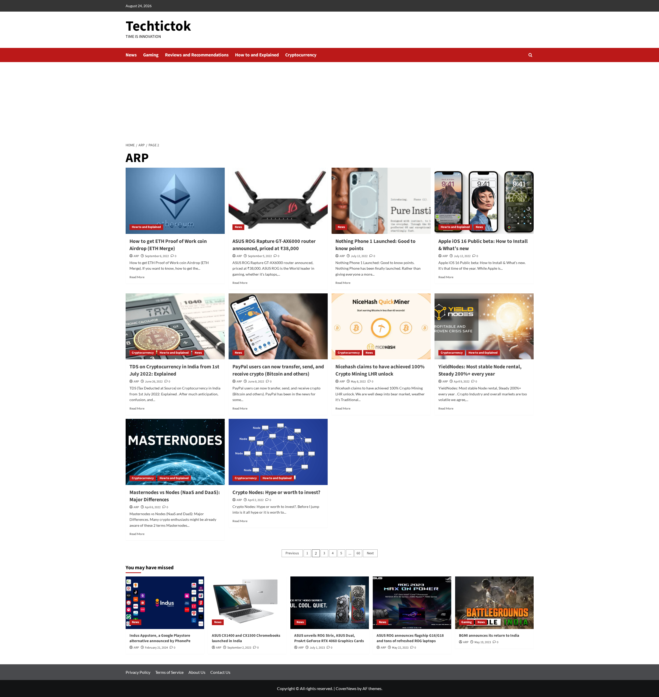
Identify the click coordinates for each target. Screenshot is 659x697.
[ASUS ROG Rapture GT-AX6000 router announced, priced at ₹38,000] (278, 201)
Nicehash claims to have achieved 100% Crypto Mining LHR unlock (379, 370)
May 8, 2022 (358, 381)
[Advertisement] (329, 101)
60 (358, 553)
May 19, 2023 (482, 642)
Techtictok (158, 26)
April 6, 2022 (153, 507)
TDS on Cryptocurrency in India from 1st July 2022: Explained (174, 370)
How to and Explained (257, 55)
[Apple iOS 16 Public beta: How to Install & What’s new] (484, 201)
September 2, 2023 (239, 647)
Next (370, 553)
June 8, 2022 (256, 381)
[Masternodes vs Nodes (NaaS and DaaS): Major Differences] (175, 452)
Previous (292, 553)
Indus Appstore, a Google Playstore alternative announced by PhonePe (159, 638)
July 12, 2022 (359, 256)
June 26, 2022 (154, 381)
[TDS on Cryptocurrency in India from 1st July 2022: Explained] (175, 326)
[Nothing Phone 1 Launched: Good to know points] (381, 201)
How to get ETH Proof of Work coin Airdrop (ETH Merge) (168, 245)
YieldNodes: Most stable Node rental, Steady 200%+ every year (480, 370)
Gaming (151, 55)
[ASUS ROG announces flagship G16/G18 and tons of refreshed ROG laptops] (412, 602)
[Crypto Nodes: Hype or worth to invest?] (278, 452)
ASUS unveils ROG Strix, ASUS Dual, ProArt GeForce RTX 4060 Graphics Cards (329, 638)
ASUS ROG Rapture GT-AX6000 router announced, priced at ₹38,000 (274, 245)
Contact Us (220, 672)
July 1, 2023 (317, 647)
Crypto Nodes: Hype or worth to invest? (276, 492)
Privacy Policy (138, 672)
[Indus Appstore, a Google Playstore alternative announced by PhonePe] (165, 602)
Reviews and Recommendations (197, 55)
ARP (136, 256)
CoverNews (346, 688)
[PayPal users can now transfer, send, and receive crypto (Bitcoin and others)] (278, 326)
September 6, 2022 (157, 256)
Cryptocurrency (300, 55)
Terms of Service (169, 672)
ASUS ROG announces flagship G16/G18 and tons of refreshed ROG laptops (410, 638)
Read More (136, 277)
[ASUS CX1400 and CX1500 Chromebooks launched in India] (247, 602)
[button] (530, 55)
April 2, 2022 (256, 500)
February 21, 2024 (156, 647)
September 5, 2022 (260, 256)
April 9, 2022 (462, 381)
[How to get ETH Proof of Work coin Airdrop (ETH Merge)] (175, 201)
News (131, 55)
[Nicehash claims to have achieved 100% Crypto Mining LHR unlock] (381, 326)
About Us (196, 672)
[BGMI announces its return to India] (494, 602)
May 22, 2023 (400, 647)
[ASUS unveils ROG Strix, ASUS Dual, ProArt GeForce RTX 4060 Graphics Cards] (329, 602)
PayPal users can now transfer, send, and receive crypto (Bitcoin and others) (278, 370)
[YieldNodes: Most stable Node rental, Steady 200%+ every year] (484, 326)
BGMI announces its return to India (489, 635)
